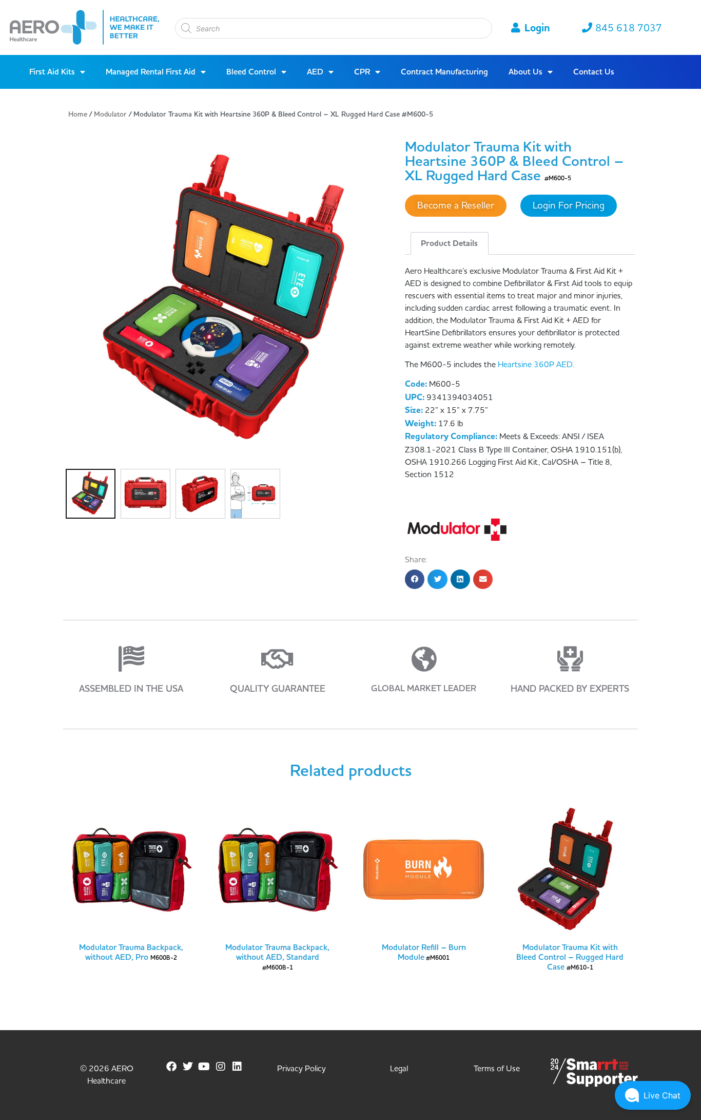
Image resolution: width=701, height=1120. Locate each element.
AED (315, 72)
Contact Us (593, 72)
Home (77, 114)
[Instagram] (220, 1066)
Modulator (110, 114)
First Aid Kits (52, 72)
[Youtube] (204, 1066)
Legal (399, 1068)
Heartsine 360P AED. (536, 364)
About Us (525, 72)
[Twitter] (188, 1066)
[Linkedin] (237, 1066)
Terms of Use (497, 1068)
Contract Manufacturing (444, 72)
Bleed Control (251, 72)
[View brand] (457, 529)
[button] (414, 579)
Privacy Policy (301, 1068)
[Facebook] (171, 1066)
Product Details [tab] (449, 243)
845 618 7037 (628, 28)
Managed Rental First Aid (151, 72)
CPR (362, 72)
